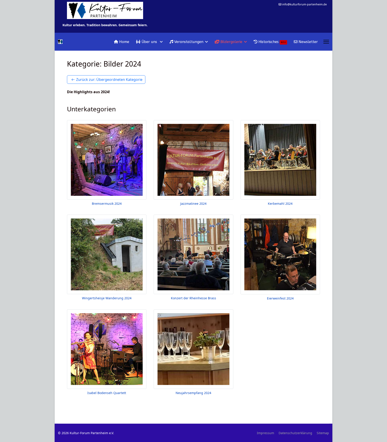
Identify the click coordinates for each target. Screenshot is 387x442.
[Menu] (326, 42)
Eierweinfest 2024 (280, 298)
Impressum (265, 433)
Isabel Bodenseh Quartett (106, 393)
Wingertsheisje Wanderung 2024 (106, 298)
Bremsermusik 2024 (107, 203)
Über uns (149, 42)
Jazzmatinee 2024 (193, 203)
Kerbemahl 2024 (280, 203)
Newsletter (307, 42)
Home (123, 42)
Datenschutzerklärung (295, 433)
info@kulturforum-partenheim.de (304, 4)
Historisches (271, 42)
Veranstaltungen (188, 42)
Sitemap (323, 433)
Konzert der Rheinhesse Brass (193, 298)
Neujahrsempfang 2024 (193, 393)
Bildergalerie (230, 42)
